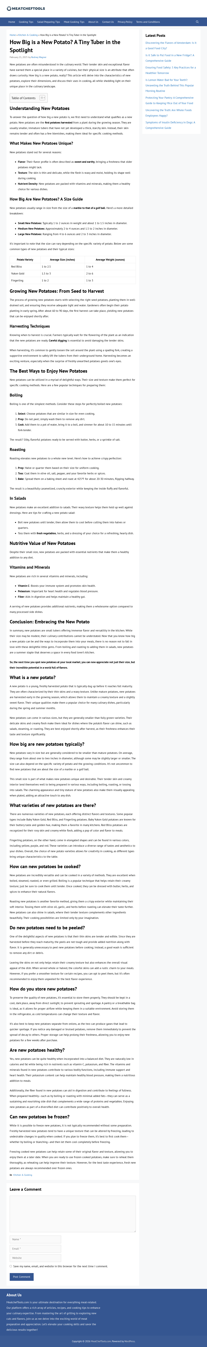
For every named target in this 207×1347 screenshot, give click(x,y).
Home (11, 21)
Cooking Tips (26, 21)
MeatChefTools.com (101, 1341)
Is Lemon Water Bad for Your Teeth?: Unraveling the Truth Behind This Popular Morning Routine (170, 85)
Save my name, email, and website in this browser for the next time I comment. (60, 1266)
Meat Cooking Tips (74, 21)
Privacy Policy (125, 21)
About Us (93, 21)
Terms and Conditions (148, 21)
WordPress (129, 1341)
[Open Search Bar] (197, 21)
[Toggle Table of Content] (40, 97)
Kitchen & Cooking (28, 34)
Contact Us (108, 21)
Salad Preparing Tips (48, 21)
